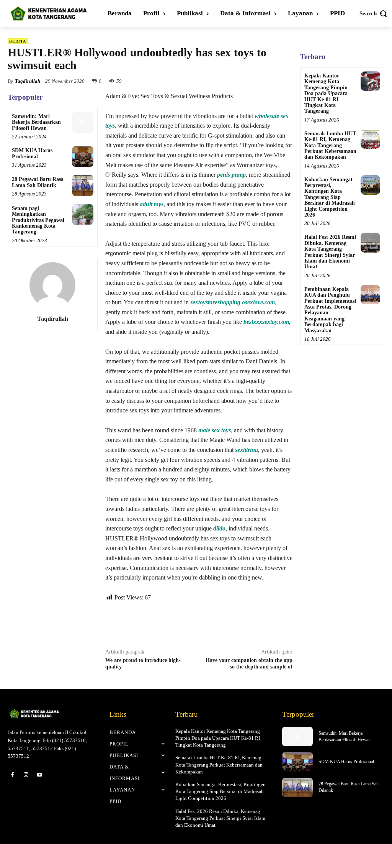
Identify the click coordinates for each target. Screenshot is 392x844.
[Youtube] (39, 775)
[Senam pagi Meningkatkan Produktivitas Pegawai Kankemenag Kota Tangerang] (82, 214)
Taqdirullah (27, 81)
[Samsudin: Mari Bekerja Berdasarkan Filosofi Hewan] (82, 122)
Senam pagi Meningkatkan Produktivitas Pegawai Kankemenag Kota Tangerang (38, 220)
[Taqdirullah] (52, 285)
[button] (373, 13)
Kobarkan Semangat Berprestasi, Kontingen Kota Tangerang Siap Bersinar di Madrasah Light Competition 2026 (329, 197)
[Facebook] (161, 623)
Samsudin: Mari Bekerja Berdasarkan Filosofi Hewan (36, 122)
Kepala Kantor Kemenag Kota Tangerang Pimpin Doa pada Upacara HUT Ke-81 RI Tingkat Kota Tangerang (326, 93)
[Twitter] (178, 623)
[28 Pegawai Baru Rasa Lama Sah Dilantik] (82, 185)
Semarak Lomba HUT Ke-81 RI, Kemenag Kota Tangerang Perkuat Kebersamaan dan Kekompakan (330, 145)
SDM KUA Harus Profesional (32, 153)
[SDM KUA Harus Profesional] (82, 156)
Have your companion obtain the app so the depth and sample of (249, 663)
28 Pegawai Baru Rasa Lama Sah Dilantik (38, 182)
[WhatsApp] (196, 623)
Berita (17, 41)
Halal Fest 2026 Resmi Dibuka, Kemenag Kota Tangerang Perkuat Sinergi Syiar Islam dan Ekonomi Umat (330, 251)
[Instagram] (26, 775)
